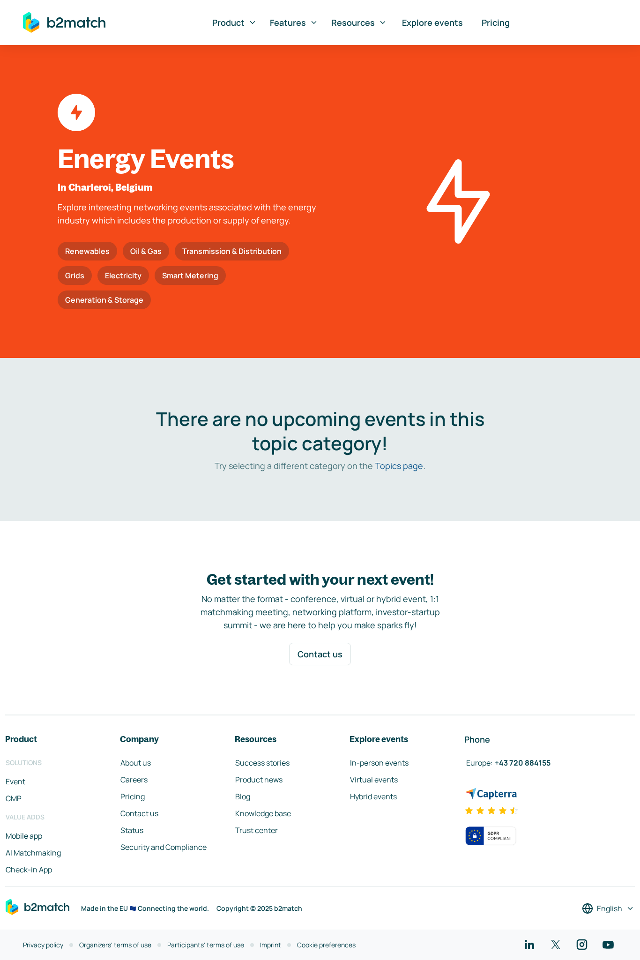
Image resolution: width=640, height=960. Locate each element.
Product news (259, 779)
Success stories (262, 763)
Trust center (256, 830)
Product (228, 22)
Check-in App (29, 869)
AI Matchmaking (33, 853)
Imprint (270, 944)
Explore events (432, 22)
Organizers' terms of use (115, 944)
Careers (134, 779)
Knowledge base (263, 813)
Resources (353, 22)
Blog (242, 796)
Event (15, 781)
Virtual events (374, 779)
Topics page (399, 465)
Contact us (320, 654)
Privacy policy (43, 944)
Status (131, 830)
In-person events (379, 763)
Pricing (496, 22)
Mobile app (24, 836)
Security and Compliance (163, 847)
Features (288, 22)
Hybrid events (373, 796)
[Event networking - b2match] (64, 22)
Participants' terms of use (205, 944)
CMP (14, 798)
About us (135, 763)
